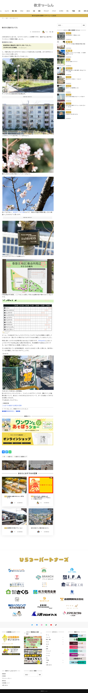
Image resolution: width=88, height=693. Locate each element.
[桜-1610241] (28, 237)
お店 (34, 11)
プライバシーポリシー (7, 678)
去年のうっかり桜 (18, 212)
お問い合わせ (49, 665)
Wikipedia (41, 340)
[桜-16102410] (28, 155)
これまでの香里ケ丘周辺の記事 (12, 405)
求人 (68, 11)
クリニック (46, 11)
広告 (79, 11)
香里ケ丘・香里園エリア (21, 456)
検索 (84, 25)
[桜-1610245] (28, 117)
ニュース (7, 11)
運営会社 (4, 680)
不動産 (73, 11)
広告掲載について (6, 683)
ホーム (47, 635)
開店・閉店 (14, 11)
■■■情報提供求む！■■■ (11, 411)
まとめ (28, 11)
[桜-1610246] (28, 276)
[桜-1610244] (28, 193)
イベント (54, 11)
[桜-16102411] (28, 75)
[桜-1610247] (28, 316)
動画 (39, 11)
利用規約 (4, 676)
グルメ (21, 11)
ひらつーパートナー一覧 (7, 643)
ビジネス (61, 11)
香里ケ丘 (10, 456)
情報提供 (4, 673)
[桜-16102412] (28, 372)
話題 (52, 31)
